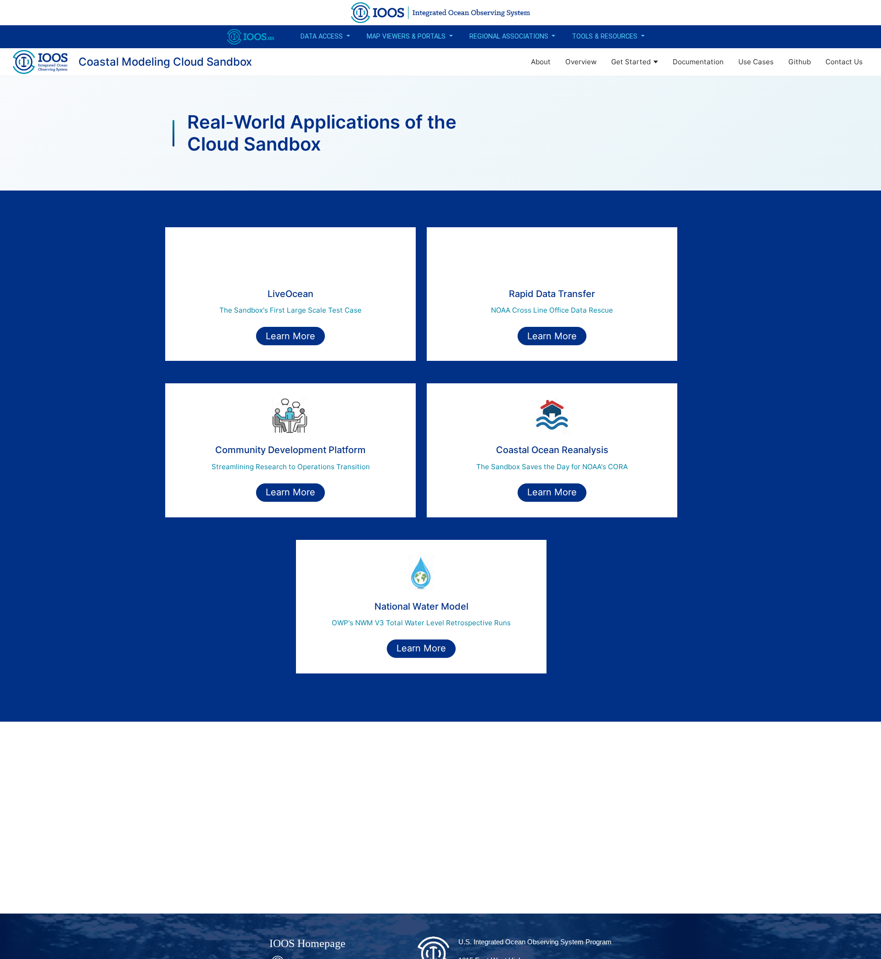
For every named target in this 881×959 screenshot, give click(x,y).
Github (799, 61)
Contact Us (844, 61)
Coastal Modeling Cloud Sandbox (165, 61)
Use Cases (756, 61)
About (541, 61)
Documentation (698, 61)
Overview (581, 61)
